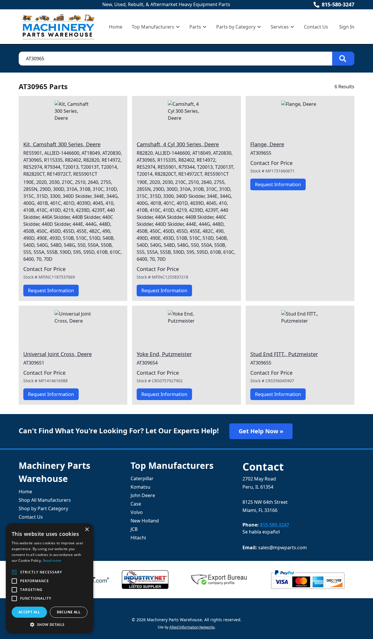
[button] (49, 624)
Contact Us (316, 27)
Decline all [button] (68, 612)
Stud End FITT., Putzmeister (284, 354)
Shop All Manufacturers (45, 500)
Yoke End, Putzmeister (164, 354)
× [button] (87, 529)
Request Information (51, 290)
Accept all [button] (29, 612)
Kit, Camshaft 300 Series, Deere (62, 144)
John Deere (143, 495)
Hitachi (138, 537)
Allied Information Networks (192, 627)
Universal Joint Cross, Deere (57, 354)
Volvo (137, 512)
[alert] (49, 578)
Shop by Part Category (43, 508)
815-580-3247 (338, 4)
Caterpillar (142, 478)
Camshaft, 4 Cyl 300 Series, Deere (178, 144)
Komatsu (140, 487)
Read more (52, 560)
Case (136, 504)
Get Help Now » (261, 431)
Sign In (346, 27)
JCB (134, 529)
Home (115, 27)
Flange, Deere (267, 144)
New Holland (145, 520)
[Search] (343, 59)
